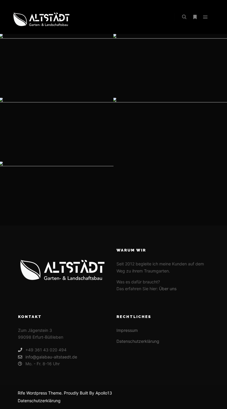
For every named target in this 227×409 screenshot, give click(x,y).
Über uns (167, 288)
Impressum (127, 330)
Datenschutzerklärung (137, 341)
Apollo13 (103, 392)
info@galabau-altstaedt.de (51, 356)
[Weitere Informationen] (194, 17)
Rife (21, 392)
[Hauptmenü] (205, 17)
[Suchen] (184, 17)
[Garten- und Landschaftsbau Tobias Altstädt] (41, 17)
